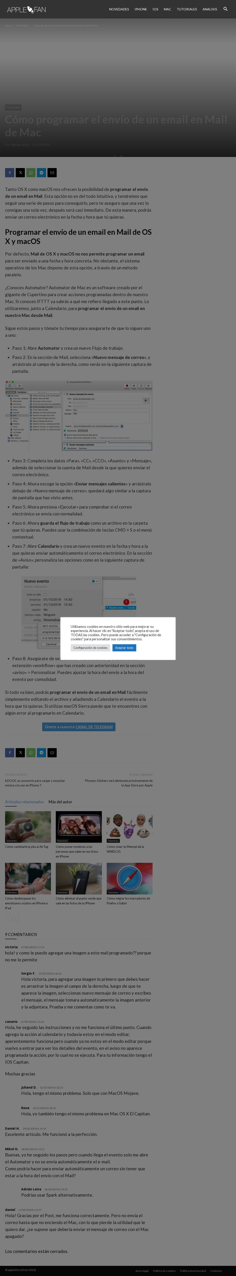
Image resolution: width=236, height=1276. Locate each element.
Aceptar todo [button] (124, 648)
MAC (167, 9)
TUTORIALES (187, 9)
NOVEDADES (119, 9)
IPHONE (141, 9)
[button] (225, 9)
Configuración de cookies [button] (90, 648)
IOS (155, 9)
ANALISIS (210, 9)
